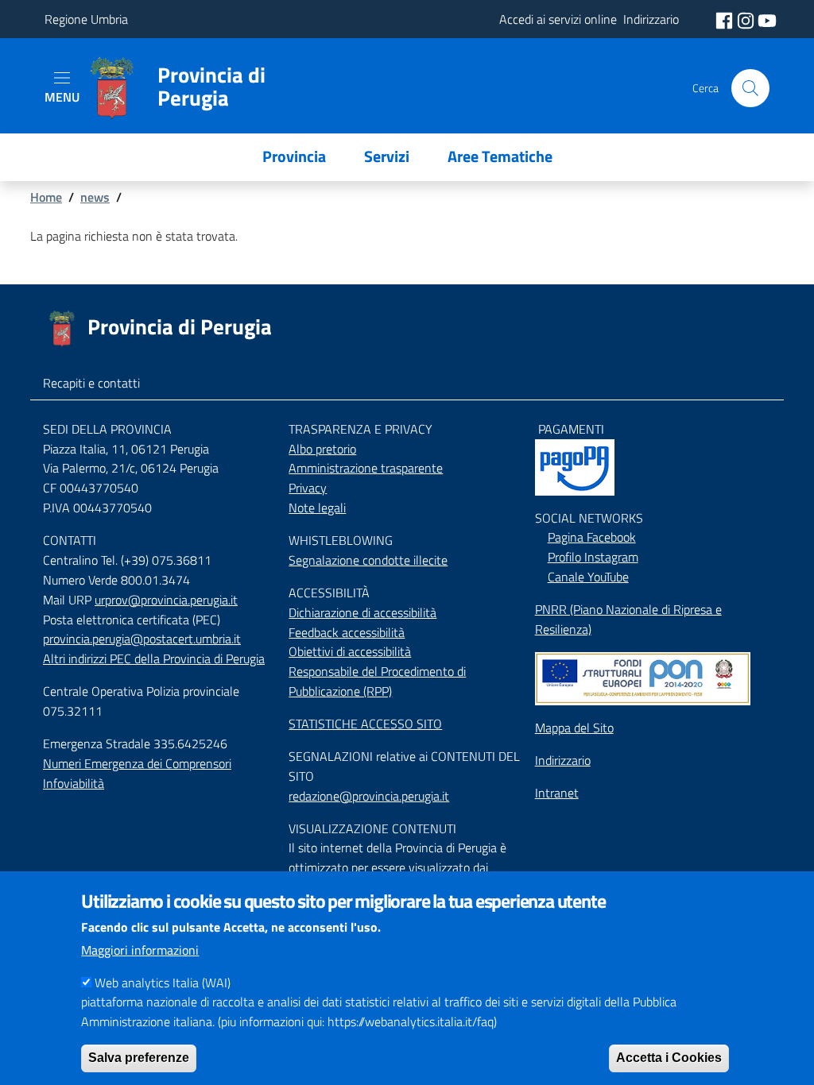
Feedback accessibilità (347, 632)
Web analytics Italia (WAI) (163, 982)
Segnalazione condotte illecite (368, 560)
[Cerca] (750, 88)
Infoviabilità (73, 783)
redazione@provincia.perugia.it (369, 795)
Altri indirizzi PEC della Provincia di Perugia (154, 658)
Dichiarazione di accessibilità (362, 612)
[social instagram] (747, 19)
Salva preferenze (138, 1057)
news (95, 197)
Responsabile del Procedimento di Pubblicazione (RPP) (377, 681)
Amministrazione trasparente (366, 467)
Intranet (557, 792)
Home (46, 197)
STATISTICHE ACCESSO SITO (365, 723)
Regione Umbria (86, 19)
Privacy (308, 487)
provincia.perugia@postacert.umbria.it (142, 638)
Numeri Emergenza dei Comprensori (137, 763)
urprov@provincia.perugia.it (166, 599)
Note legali (317, 507)
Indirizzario (563, 760)
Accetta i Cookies (669, 1057)
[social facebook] (726, 19)
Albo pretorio (322, 448)
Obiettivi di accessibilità (350, 651)
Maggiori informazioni (140, 950)
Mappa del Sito (574, 727)
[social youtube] (767, 19)
